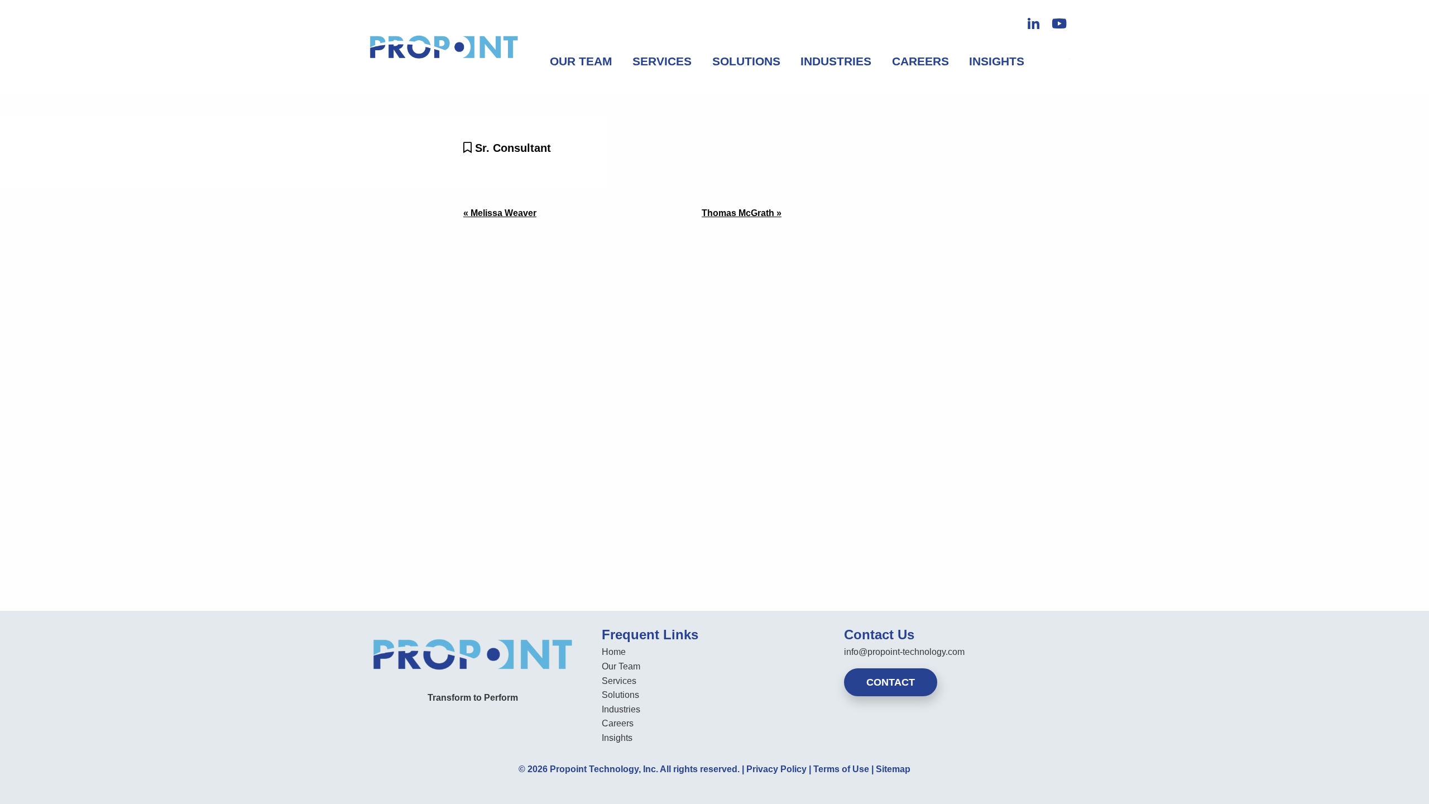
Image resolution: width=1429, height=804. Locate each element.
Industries (835, 61)
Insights (996, 61)
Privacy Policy (776, 769)
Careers (920, 61)
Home (614, 652)
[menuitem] (581, 61)
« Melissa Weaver (499, 213)
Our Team (581, 61)
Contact (890, 682)
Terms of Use (841, 769)
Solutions (746, 61)
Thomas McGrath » (741, 213)
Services (662, 61)
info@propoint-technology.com (904, 652)
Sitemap (893, 769)
